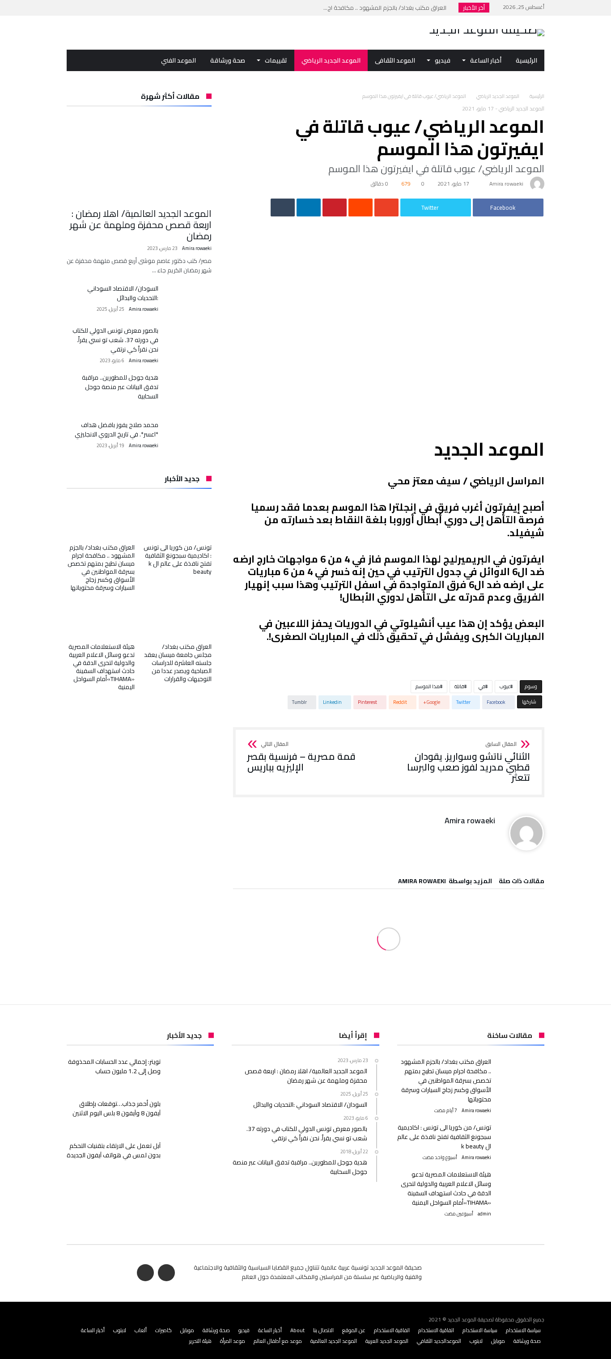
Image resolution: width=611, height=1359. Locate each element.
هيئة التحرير (200, 1341)
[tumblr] (283, 207)
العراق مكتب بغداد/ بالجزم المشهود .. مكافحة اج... (386, 7)
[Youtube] (75, 8)
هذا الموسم (428, 686)
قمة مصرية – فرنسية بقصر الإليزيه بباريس (301, 756)
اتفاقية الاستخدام (436, 1330)
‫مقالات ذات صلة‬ (521, 882)
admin (484, 1214)
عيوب (505, 686)
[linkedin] (309, 207)
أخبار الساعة (270, 1330)
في (482, 686)
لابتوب (119, 1330)
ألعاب (141, 1330)
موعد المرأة (232, 1341)
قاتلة (459, 686)
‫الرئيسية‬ (537, 96)
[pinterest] (334, 207)
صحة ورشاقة (216, 1330)
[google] (386, 207)
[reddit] (360, 207)
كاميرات (163, 1330)
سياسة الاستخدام (523, 1330)
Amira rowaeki (506, 183)
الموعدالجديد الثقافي (439, 1341)
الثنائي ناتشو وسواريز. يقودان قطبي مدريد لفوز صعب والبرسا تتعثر (468, 762)
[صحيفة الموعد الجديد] (486, 29)
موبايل (187, 1330)
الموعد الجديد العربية (386, 1341)
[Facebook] (91, 8)
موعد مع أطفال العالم (278, 1341)
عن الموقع (353, 1330)
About (297, 1330)
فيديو (244, 1330)
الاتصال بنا (323, 1330)
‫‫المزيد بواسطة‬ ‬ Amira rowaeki (445, 882)
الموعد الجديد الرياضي (497, 96)
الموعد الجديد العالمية (333, 1341)
